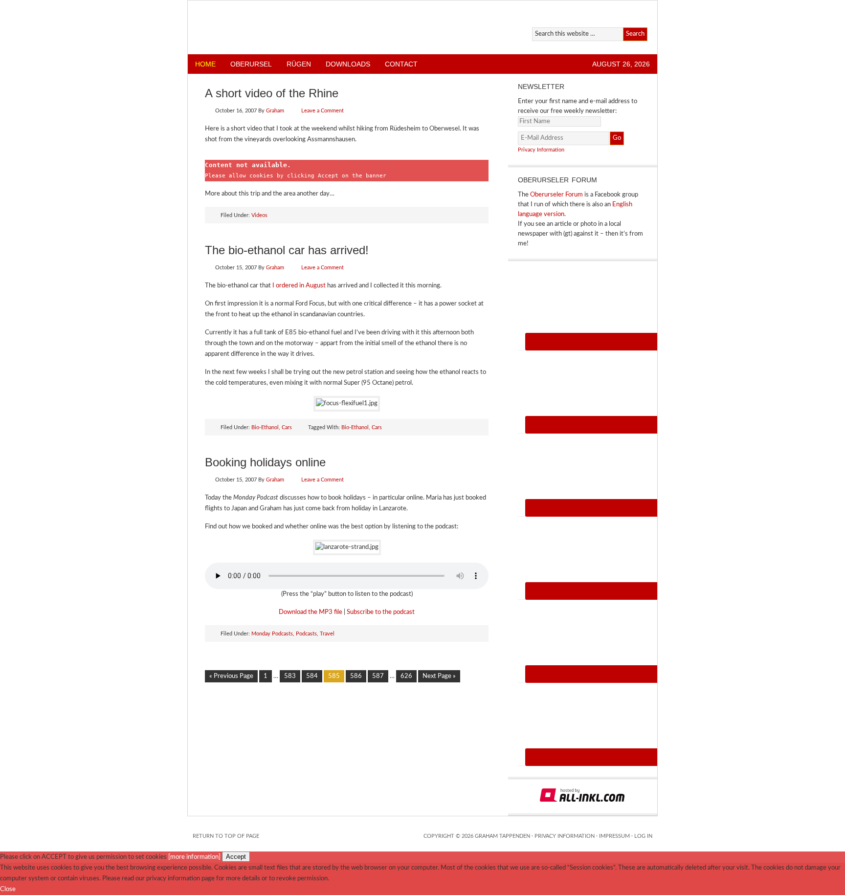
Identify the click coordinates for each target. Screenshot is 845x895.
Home (205, 64)
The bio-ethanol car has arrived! (287, 250)
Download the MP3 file (310, 612)
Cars (287, 427)
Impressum (614, 836)
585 (334, 676)
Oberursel (251, 64)
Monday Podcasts (272, 633)
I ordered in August (299, 286)
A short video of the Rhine (271, 93)
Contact (401, 64)
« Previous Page (231, 676)
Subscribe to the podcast (381, 612)
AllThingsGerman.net (301, 27)
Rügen (299, 64)
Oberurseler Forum (556, 195)
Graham (275, 110)
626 (406, 676)
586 (356, 676)
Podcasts (306, 633)
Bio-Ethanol (265, 427)
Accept (236, 856)
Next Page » (439, 676)
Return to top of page (226, 836)
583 (290, 676)
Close (8, 889)
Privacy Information (541, 150)
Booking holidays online (265, 462)
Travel (327, 633)
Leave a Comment (322, 110)
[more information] (194, 857)
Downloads (348, 64)
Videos (259, 215)
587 (378, 676)
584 (312, 676)
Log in (643, 836)
